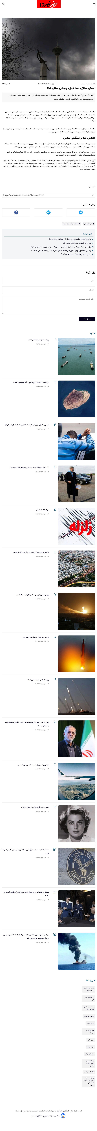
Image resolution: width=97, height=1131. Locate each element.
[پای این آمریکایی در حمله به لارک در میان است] (76, 611)
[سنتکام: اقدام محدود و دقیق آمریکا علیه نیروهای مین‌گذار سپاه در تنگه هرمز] (76, 866)
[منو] (94, 4)
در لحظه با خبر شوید (89, 998)
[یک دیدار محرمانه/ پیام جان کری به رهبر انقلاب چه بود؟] (76, 484)
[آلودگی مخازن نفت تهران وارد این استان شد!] (48, 49)
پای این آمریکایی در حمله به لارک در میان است (32, 595)
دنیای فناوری (90, 1023)
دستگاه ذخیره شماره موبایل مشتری (90, 1063)
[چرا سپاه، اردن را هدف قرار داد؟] (76, 696)
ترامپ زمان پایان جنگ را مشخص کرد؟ (76, 254)
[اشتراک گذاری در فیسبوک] (16, 212)
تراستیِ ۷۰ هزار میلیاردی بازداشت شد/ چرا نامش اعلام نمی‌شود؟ (27, 425)
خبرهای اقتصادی (89, 1016)
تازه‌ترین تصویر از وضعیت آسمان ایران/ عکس (33, 765)
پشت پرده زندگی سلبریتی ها (89, 1008)
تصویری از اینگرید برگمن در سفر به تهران (35, 807)
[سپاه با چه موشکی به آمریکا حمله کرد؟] (76, 653)
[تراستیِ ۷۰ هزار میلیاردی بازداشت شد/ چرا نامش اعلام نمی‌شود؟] (76, 441)
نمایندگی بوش (89, 1054)
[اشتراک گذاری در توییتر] (81, 212)
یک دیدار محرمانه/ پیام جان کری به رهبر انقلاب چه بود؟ (29, 467)
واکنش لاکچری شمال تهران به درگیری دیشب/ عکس (31, 552)
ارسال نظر (87, 319)
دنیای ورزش (90, 1047)
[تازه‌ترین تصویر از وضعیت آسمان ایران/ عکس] (76, 781)
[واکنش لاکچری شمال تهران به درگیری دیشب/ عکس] (76, 568)
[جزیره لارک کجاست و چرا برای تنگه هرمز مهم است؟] (76, 399)
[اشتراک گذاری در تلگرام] (48, 212)
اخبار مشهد (90, 1040)
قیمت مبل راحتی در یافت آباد (89, 989)
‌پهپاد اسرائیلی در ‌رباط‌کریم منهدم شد (77, 243)
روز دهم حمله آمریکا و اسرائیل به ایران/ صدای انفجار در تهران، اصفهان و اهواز (61, 246)
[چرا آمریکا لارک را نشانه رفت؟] (76, 356)
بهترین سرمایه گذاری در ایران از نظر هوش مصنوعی (89, 1081)
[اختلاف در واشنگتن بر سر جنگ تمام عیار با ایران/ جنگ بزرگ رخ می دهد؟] (76, 908)
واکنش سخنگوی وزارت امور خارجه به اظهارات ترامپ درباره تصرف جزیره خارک (61, 250)
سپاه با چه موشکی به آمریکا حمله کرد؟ (35, 637)
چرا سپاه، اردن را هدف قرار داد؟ (38, 680)
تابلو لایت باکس (89, 1072)
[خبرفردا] (49, 4)
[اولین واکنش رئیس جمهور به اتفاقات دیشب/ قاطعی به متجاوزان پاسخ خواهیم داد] (76, 738)
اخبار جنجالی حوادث (90, 1031)
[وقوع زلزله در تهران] (76, 526)
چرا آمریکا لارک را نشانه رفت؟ (39, 340)
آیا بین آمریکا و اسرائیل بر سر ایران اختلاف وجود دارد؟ (70, 239)
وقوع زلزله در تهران (42, 510)
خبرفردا (59, 1110)
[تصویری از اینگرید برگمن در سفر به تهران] (76, 823)
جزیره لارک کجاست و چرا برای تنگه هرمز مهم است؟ (31, 382)
